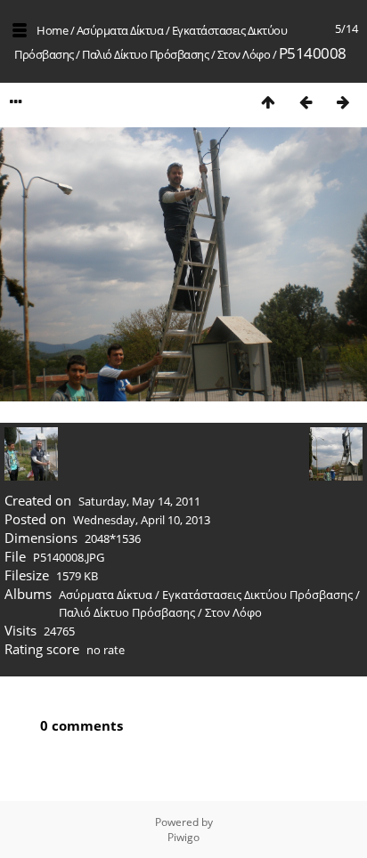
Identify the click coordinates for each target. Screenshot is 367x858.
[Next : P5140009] (343, 102)
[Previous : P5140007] (305, 102)
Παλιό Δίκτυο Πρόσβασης (145, 54)
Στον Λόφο (244, 54)
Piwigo (183, 837)
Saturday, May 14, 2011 (139, 501)
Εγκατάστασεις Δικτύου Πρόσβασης (257, 595)
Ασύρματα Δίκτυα (120, 30)
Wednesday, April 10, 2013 (141, 520)
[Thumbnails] (268, 102)
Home (52, 30)
